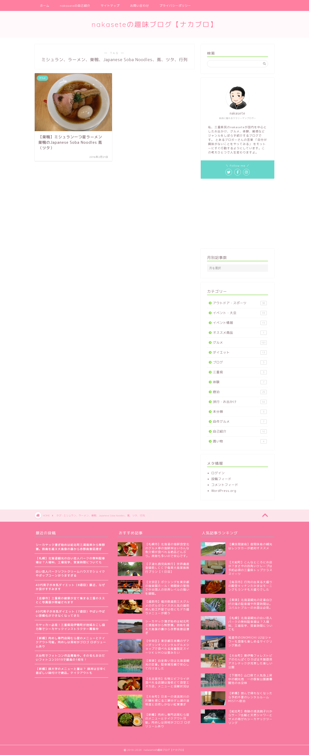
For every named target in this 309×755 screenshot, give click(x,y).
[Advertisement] (237, 213)
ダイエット (239, 352)
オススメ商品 (238, 332)
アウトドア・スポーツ (239, 303)
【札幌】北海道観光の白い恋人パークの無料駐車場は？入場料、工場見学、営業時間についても (70, 560)
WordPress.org (223, 490)
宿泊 (239, 392)
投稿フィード (221, 479)
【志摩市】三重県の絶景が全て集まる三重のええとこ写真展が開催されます (70, 600)
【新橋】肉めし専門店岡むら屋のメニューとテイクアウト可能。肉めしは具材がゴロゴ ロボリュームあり (71, 642)
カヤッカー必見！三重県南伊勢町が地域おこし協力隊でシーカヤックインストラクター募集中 (70, 627)
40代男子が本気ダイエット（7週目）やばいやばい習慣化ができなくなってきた (70, 613)
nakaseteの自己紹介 (75, 6)
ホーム (44, 6)
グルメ (239, 342)
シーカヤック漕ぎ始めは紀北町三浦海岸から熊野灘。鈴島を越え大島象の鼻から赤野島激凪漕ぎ (70, 547)
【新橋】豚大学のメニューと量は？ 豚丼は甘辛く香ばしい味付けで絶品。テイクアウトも (71, 671)
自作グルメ (238, 421)
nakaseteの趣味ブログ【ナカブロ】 (154, 24)
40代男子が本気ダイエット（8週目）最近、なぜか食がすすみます (70, 587)
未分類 (238, 411)
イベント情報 (239, 323)
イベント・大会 (239, 313)
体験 (238, 382)
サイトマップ (110, 6)
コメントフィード (224, 485)
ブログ (238, 362)
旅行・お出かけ (239, 402)
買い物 (238, 441)
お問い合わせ (139, 6)
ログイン (218, 473)
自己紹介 (239, 431)
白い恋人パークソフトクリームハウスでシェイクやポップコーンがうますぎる (70, 573)
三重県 (238, 372)
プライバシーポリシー (175, 6)
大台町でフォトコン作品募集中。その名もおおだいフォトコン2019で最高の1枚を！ (70, 657)
